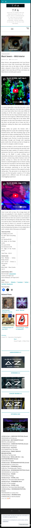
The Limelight (12, 483)
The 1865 (15, 449)
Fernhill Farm (11, 442)
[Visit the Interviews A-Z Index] (13, 378)
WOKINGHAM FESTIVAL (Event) (20, 462)
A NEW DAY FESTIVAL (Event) (19, 436)
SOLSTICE (14, 447)
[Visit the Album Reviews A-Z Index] (13, 357)
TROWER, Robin (16, 494)
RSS (8, 498)
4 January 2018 (13, 59)
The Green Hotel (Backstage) (16, 479)
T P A (15, 10)
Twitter (26, 282)
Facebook (20, 282)
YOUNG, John (15, 477)
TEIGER (13, 474)
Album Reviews (5, 53)
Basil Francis (5, 59)
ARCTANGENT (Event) (17, 440)
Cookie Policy (5, 521)
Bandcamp (10, 284)
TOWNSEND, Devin (16, 466)
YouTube (3, 284)
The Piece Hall (12, 455)
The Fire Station (15, 496)
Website (13, 282)
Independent (12, 273)
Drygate (11, 460)
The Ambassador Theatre (14, 468)
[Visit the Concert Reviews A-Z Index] (13, 398)
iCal (9, 498)
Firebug (11, 476)
